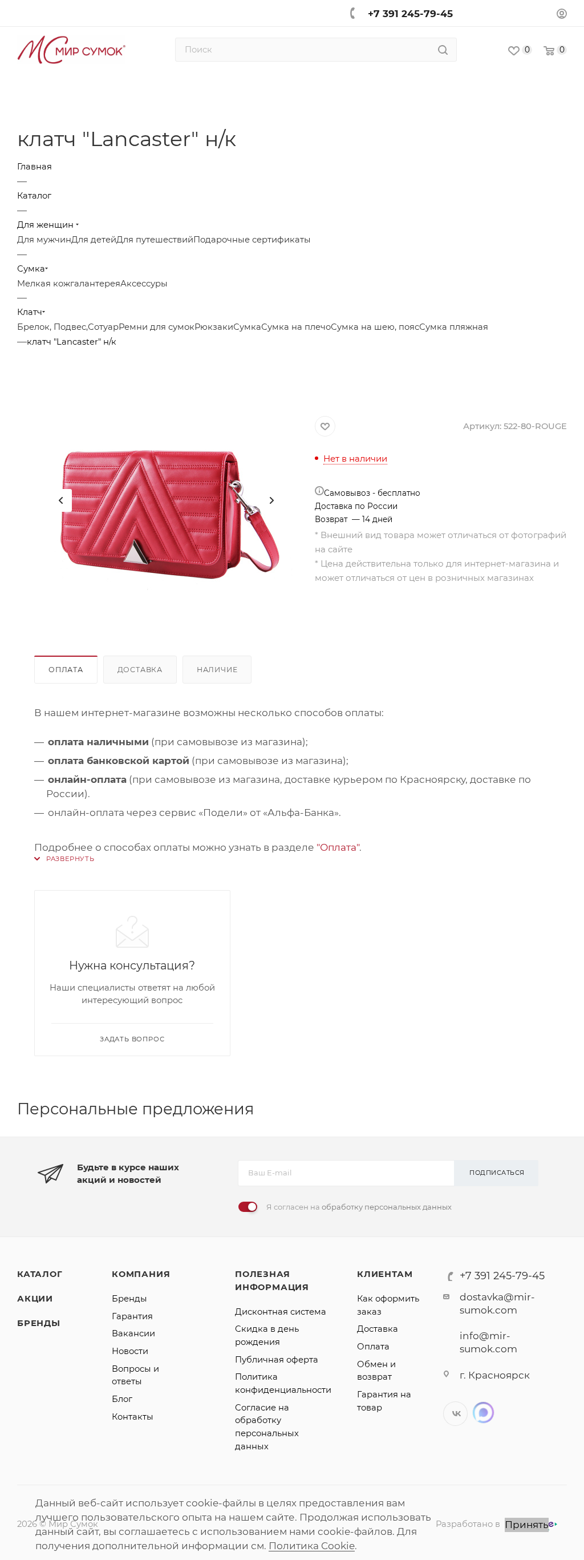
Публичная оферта (276, 1360)
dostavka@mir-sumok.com (497, 1303)
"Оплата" (338, 847)
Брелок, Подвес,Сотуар (68, 327)
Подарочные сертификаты (252, 240)
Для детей (93, 240)
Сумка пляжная (453, 327)
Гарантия (132, 1316)
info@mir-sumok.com (488, 1342)
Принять (527, 1524)
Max (483, 1412)
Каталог (40, 1274)
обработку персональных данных (387, 1206)
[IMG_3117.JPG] (166, 500)
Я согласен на (359, 1206)
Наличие (217, 669)
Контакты (132, 1417)
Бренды (38, 1323)
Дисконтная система (280, 1312)
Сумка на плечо (296, 327)
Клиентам (384, 1274)
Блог (122, 1399)
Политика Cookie (312, 1545)
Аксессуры (144, 283)
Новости (130, 1351)
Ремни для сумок (156, 327)
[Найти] (443, 50)
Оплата (65, 669)
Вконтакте (455, 1413)
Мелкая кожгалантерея (68, 283)
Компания (141, 1274)
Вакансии (133, 1333)
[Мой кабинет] (562, 15)
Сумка (247, 327)
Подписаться (497, 1173)
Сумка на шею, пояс (375, 327)
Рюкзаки (213, 327)
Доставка (140, 669)
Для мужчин (44, 240)
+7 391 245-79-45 (410, 14)
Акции (35, 1299)
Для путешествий (154, 240)
